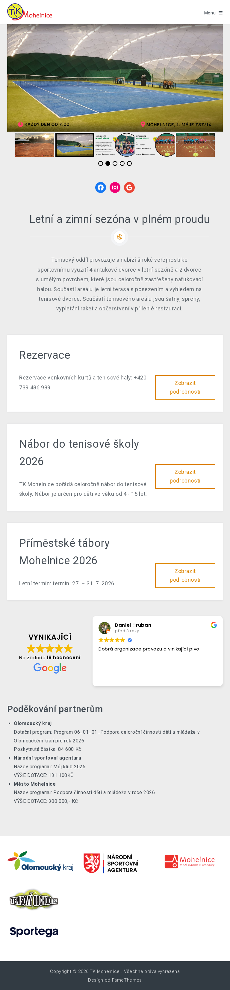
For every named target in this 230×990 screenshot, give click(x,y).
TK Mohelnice (105, 971)
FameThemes (127, 980)
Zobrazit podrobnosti (185, 387)
